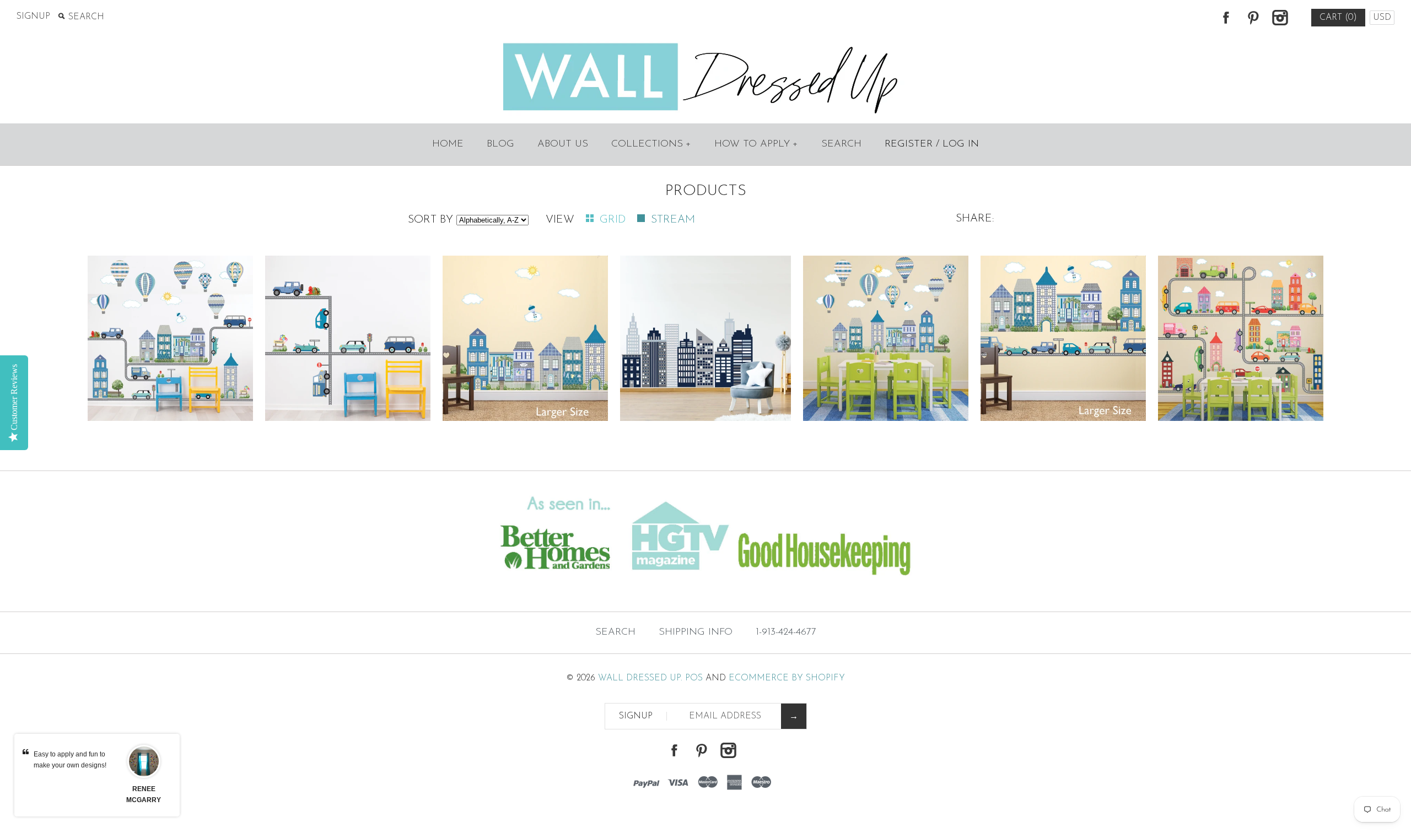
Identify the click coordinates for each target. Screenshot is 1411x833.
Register (909, 144)
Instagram (1280, 18)
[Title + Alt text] (241, 589)
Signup (33, 16)
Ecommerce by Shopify (787, 678)
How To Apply (756, 144)
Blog (500, 144)
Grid (614, 219)
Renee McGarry (143, 794)
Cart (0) (1338, 17)
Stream (673, 219)
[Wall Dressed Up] (705, 44)
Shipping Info (696, 632)
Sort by (430, 219)
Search (841, 144)
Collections (651, 144)
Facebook (1226, 18)
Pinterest (1253, 18)
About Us (562, 144)
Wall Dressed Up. (640, 678)
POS (694, 678)
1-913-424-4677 (786, 632)
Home (448, 144)
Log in (961, 144)
